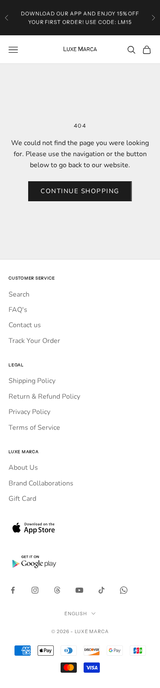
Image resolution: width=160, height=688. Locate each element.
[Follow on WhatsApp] (123, 590)
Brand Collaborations (41, 483)
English (75, 614)
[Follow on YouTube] (79, 590)
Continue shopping (80, 191)
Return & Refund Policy (44, 396)
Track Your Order (34, 340)
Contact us (25, 325)
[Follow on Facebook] (13, 590)
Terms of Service (34, 427)
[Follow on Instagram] (35, 590)
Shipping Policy (32, 380)
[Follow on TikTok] (101, 590)
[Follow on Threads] (57, 590)
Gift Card (22, 498)
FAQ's (18, 309)
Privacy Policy (29, 412)
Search (19, 294)
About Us (23, 467)
